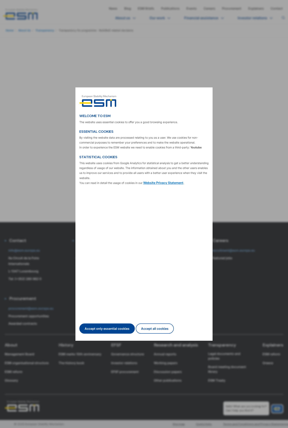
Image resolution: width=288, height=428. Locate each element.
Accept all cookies (154, 329)
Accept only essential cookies (107, 329)
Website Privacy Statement (163, 183)
